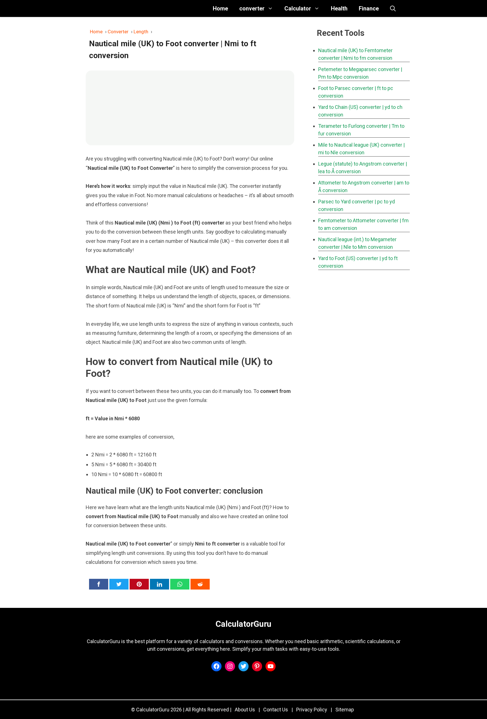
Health (339, 8)
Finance (369, 8)
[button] (392, 8)
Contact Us (275, 710)
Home (220, 8)
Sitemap (344, 710)
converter (252, 8)
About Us (245, 710)
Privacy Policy (311, 710)
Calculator (297, 8)
